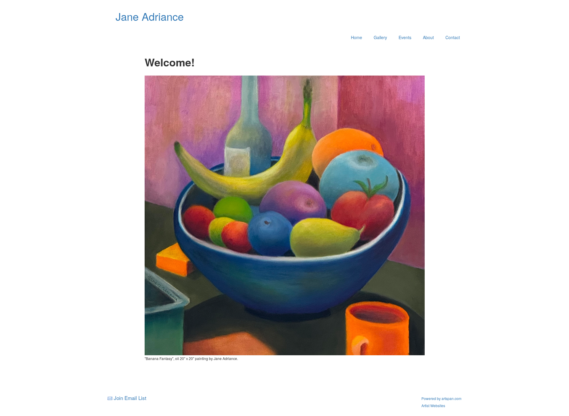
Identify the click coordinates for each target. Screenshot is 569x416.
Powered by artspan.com (441, 398)
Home (356, 37)
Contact (452, 37)
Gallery (380, 37)
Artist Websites (433, 405)
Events (405, 37)
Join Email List (130, 397)
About (428, 37)
